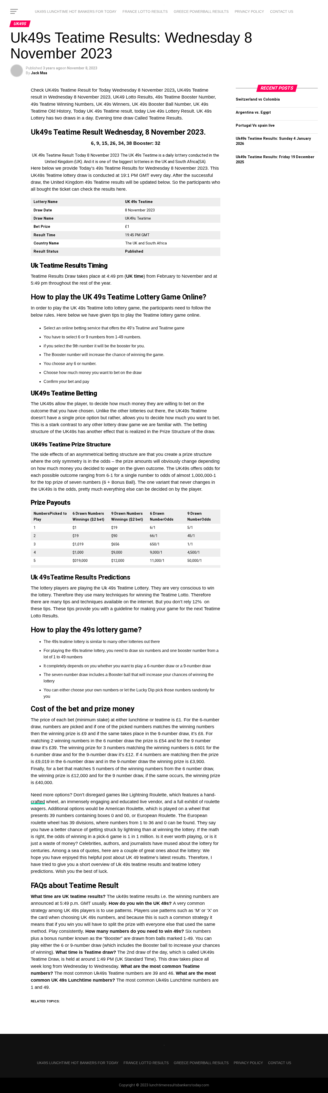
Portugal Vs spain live (255, 125)
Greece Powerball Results (201, 11)
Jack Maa (39, 73)
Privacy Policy (249, 11)
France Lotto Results (145, 11)
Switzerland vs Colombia (258, 99)
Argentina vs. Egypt (253, 112)
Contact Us (281, 11)
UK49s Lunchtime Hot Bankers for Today (75, 11)
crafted (38, 801)
